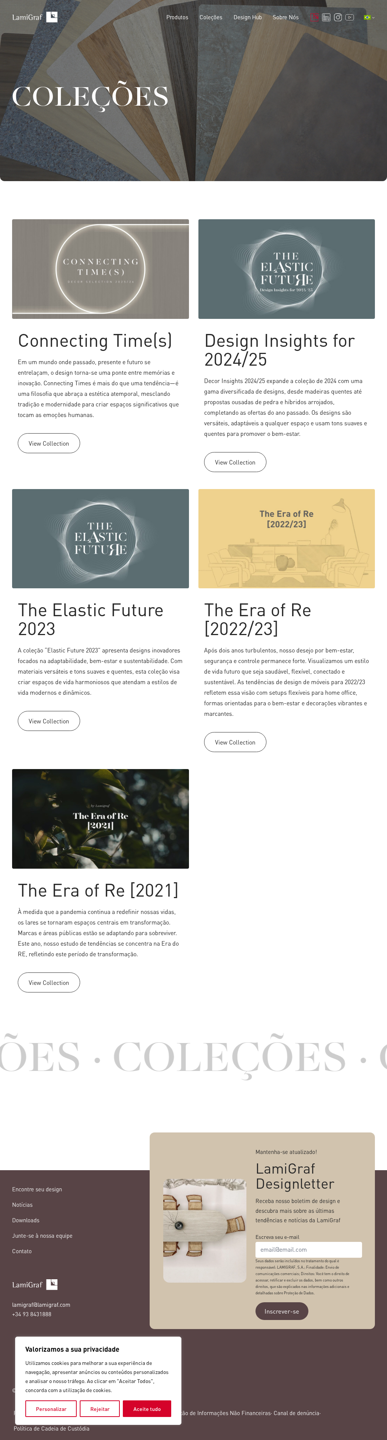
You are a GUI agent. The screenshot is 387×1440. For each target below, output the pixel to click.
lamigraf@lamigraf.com (41, 1304)
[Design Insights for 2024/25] (286, 349)
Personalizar (51, 1408)
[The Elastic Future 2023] (100, 624)
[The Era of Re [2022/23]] (286, 624)
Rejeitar (100, 1408)
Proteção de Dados (299, 1293)
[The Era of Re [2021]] (100, 884)
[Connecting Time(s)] (100, 349)
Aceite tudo (147, 1408)
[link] (225, 1062)
